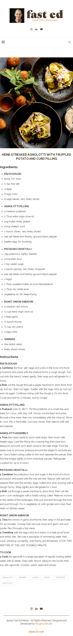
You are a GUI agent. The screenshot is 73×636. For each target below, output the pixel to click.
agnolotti (7, 577)
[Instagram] (31, 29)
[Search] (69, 42)
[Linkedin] (36, 29)
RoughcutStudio (43, 623)
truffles (7, 583)
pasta (47, 577)
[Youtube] (41, 29)
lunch (35, 577)
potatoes (60, 577)
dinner (22, 577)
